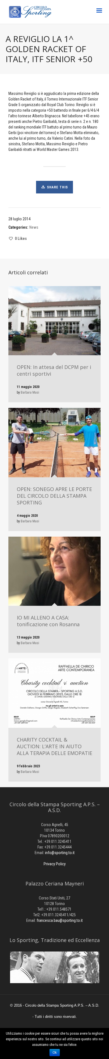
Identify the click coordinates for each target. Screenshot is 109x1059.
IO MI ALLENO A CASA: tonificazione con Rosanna (48, 621)
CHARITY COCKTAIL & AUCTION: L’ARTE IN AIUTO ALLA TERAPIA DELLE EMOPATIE (54, 746)
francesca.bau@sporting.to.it (60, 920)
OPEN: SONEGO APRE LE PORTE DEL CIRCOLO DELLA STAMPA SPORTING (54, 496)
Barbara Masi (30, 392)
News (33, 227)
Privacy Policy (55, 864)
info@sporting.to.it (60, 852)
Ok (55, 1053)
